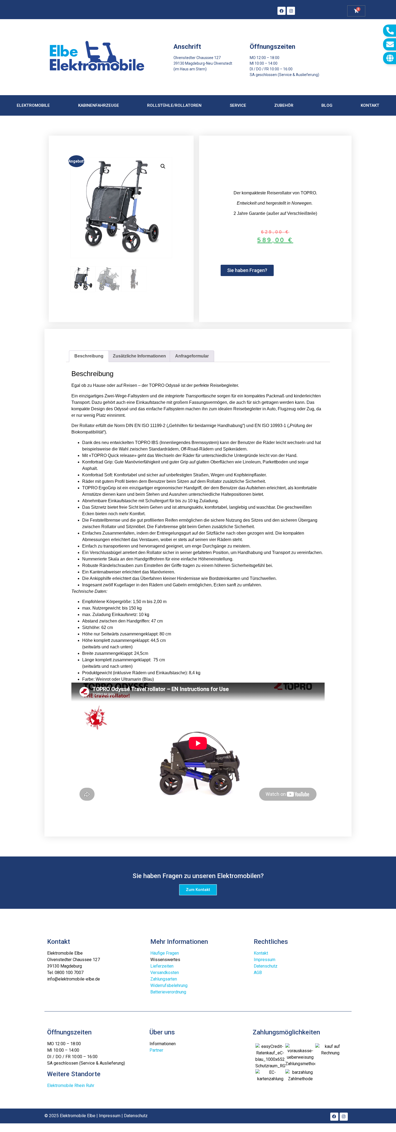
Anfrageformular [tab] (192, 356)
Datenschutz (265, 966)
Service (238, 105)
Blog (326, 105)
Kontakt (370, 105)
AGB (258, 972)
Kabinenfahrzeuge (98, 105)
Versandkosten (164, 972)
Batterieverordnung (168, 992)
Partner (156, 1050)
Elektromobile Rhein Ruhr (70, 1085)
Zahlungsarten (163, 979)
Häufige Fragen (164, 953)
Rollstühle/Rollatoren (174, 105)
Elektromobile (33, 105)
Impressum (264, 959)
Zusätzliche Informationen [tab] (139, 356)
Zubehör (283, 105)
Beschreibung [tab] (88, 356)
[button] (163, 166)
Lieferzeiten (161, 966)
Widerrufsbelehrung (168, 985)
